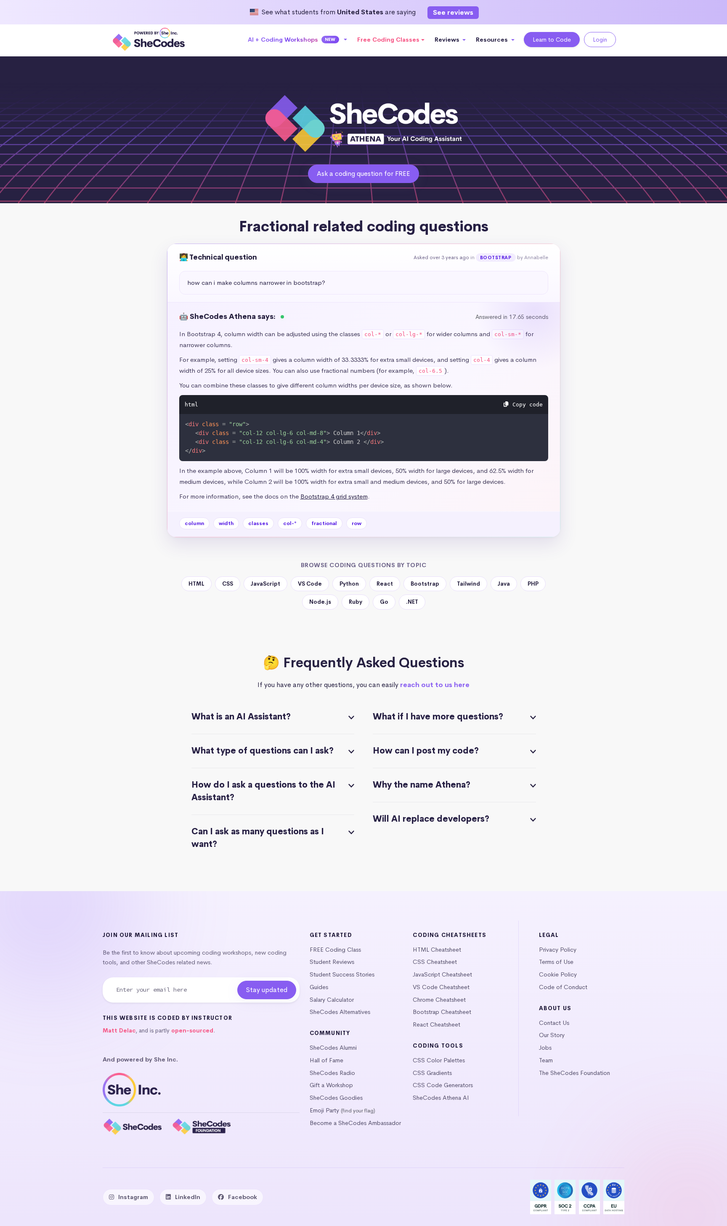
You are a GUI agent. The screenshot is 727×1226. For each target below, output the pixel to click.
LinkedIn (187, 1197)
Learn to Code (552, 39)
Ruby (355, 601)
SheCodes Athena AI (441, 1097)
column (194, 523)
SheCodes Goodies (336, 1097)
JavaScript (265, 583)
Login (600, 39)
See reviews (453, 12)
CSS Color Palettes (439, 1060)
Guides (319, 987)
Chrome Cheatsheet (439, 999)
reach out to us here (435, 684)
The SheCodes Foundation (574, 1073)
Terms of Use (556, 962)
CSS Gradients (432, 1073)
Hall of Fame (326, 1060)
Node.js (320, 601)
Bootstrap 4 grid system (334, 496)
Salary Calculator (332, 999)
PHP (533, 583)
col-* (290, 523)
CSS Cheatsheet (435, 962)
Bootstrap (496, 257)
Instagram (133, 1197)
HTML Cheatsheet (437, 949)
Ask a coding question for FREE (363, 173)
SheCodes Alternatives (340, 1012)
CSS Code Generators (443, 1085)
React (385, 583)
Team (546, 1060)
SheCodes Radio (332, 1073)
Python (349, 583)
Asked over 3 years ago (441, 257)
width (226, 523)
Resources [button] (492, 39)
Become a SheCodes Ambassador (355, 1123)
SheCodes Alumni (333, 1047)
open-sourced (192, 1030)
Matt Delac (119, 1030)
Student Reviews (332, 962)
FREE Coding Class (335, 949)
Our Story (552, 1035)
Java (504, 583)
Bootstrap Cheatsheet (442, 1012)
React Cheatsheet (436, 1024)
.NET (412, 601)
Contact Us (554, 1023)
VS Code (310, 583)
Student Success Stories (342, 974)
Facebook (242, 1197)
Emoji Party (324, 1110)
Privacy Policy (557, 949)
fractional (324, 523)
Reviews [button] (448, 39)
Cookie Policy (558, 974)
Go (384, 601)
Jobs (545, 1047)
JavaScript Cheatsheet (442, 974)
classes (258, 523)
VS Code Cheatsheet (441, 987)
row (356, 523)
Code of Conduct (563, 987)
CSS (227, 583)
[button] (298, 39)
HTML (196, 583)
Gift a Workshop (331, 1085)
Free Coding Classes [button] (388, 39)
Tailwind (468, 583)
